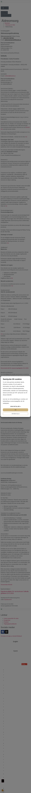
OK (15, 410)
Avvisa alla (15, 413)
